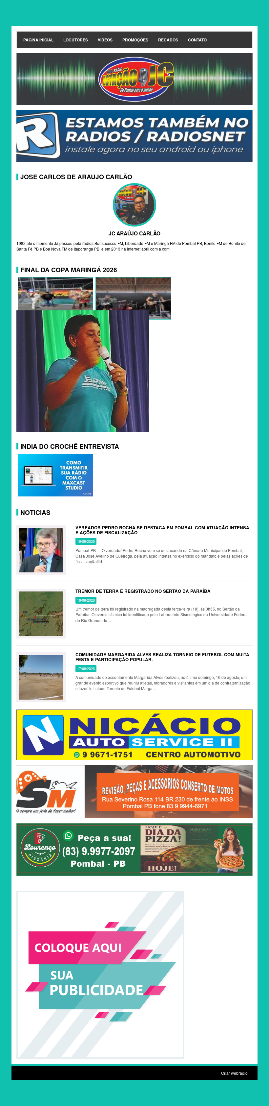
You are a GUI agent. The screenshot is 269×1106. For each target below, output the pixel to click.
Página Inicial (38, 40)
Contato (197, 40)
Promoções (135, 40)
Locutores (75, 40)
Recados (168, 40)
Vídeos (105, 40)
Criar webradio (234, 1073)
